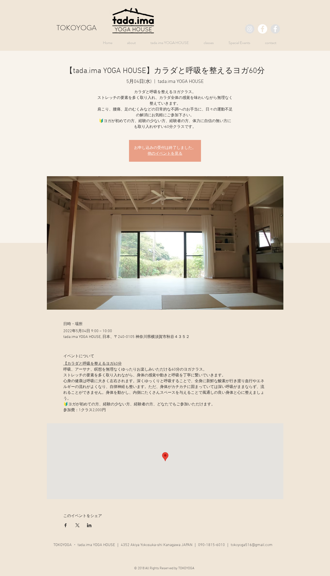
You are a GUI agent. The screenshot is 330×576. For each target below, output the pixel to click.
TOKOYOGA (77, 27)
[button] (235, 43)
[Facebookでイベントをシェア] (65, 525)
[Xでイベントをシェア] (77, 525)
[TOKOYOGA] (249, 29)
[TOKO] (275, 29)
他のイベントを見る (165, 153)
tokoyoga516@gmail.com (252, 545)
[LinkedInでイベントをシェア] (89, 525)
